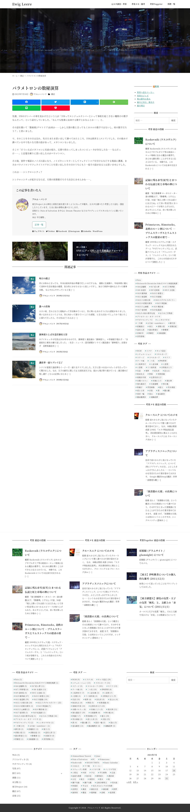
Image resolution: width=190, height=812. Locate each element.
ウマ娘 (87, 766)
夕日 (93, 772)
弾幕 (151, 374)
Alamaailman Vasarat (81, 756)
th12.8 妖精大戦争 (144, 303)
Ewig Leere (22, 4)
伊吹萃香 (162, 360)
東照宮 (92, 779)
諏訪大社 (94, 789)
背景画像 (150, 387)
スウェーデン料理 (79, 769)
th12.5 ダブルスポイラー (165, 300)
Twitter (51, 231)
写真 (14, 768)
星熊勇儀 (161, 374)
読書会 (75, 789)
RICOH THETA (93, 762)
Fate (139, 280)
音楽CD (140, 333)
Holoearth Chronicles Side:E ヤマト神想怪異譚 (157, 283)
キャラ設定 (161, 351)
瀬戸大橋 (88, 782)
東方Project (17, 786)
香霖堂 (151, 333)
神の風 (165, 384)
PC (93, 759)
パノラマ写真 (110, 769)
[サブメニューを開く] (61, 773)
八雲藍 (139, 367)
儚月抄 (172, 323)
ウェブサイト (39, 231)
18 (174, 770)
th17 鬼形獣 (142, 310)
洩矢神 (169, 380)
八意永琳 (154, 364)
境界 (147, 370)
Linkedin (87, 231)
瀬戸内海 (75, 782)
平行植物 (103, 772)
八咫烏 (75, 772)
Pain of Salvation (80, 759)
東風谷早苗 (141, 377)
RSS (157, 86)
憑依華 (111, 776)
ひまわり (75, 766)
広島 (113, 772)
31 (167, 778)
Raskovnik (77, 762)
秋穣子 (139, 387)
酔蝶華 (165, 329)
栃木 (101, 779)
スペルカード (154, 357)
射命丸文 (140, 374)
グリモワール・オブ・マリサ (148, 316)
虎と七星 (140, 390)
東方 (151, 326)
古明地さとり (166, 367)
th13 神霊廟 (162, 303)
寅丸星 (156, 370)
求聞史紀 (173, 326)
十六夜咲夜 (151, 367)
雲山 (151, 394)
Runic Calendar (111, 762)
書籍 (14, 777)
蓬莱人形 (140, 329)
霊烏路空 (161, 394)
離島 (84, 792)
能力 (161, 387)
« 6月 (129, 782)
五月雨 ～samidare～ (156, 323)
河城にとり (157, 380)
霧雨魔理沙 (141, 397)
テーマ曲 (140, 360)
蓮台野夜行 (153, 329)
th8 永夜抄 (141, 290)
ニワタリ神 (95, 769)
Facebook (62, 231)
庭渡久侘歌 (76, 776)
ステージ (140, 357)
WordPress (97, 231)
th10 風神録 (142, 293)
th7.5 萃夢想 (169, 286)
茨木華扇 (171, 387)
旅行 (14, 773)
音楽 (14, 795)
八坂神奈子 (141, 364)
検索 (173, 120)
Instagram (75, 231)
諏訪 (84, 789)
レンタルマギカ (163, 319)
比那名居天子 (156, 377)
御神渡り (100, 776)
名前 (139, 370)
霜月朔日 (141, 105)
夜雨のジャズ (143, 95)
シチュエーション (144, 354)
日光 (74, 779)
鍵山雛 (167, 390)
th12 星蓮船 (156, 296)
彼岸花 (89, 776)
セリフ (167, 357)
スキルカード (161, 354)
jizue (98, 756)
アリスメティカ (18, 759)
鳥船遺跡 (162, 333)
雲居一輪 (140, 394)
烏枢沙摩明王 (101, 782)
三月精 (139, 323)
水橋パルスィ (142, 380)
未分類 (15, 782)
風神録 (93, 792)
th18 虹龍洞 (156, 310)
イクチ (149, 351)
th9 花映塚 (155, 290)
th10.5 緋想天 (157, 293)
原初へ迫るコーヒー (145, 92)
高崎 (103, 792)
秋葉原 (75, 785)
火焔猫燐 (154, 384)
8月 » (135, 782)
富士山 (167, 370)
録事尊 (75, 792)
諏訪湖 (105, 789)
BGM (139, 351)
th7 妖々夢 (155, 286)
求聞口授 (161, 326)
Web (14, 755)
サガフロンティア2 (144, 319)
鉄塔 (115, 789)
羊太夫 (85, 785)
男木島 (114, 782)
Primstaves (104, 759)
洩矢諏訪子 (141, 384)
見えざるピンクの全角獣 (103, 785)
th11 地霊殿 (142, 296)
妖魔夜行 (140, 326)
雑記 (53, 94)
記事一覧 (39, 224)
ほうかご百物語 (166, 313)
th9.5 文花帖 (169, 290)
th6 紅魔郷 (141, 286)
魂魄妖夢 (154, 397)
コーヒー (98, 766)
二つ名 (151, 360)
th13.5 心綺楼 (143, 306)
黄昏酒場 (140, 336)
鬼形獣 (112, 792)
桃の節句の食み (143, 99)
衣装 (151, 390)
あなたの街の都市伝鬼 (146, 313)
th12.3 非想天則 (143, 300)
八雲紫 (165, 364)
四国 (84, 772)
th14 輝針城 (158, 306)
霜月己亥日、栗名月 (145, 102)
